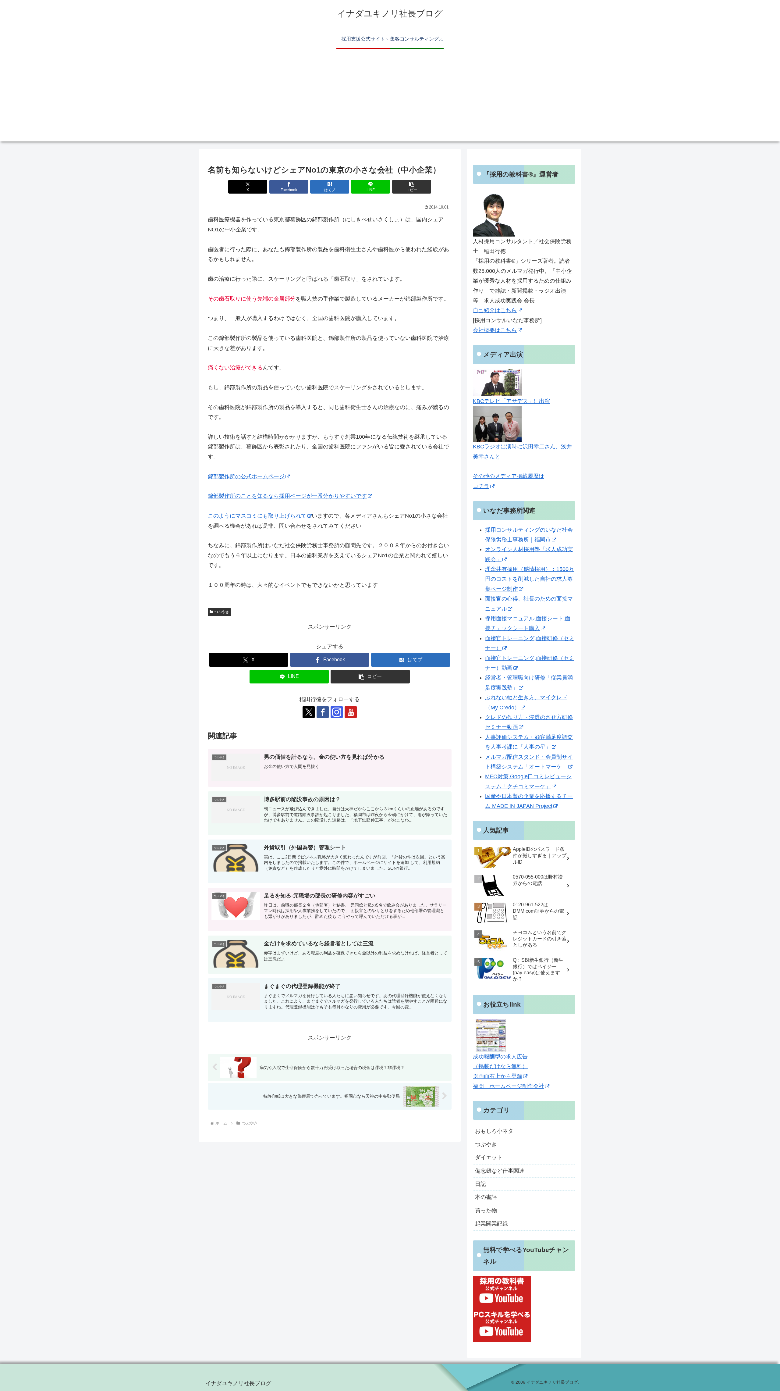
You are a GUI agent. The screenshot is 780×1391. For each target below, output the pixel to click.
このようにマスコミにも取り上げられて (257, 516)
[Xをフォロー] (309, 712)
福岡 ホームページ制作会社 (508, 1086)
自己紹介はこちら (495, 310)
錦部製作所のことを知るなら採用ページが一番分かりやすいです (287, 496)
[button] (411, 187)
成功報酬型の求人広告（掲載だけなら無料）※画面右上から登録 (500, 1066)
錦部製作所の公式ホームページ (246, 476)
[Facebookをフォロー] (323, 712)
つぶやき (221, 612)
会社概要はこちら (495, 330)
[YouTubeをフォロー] (351, 712)
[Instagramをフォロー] (337, 712)
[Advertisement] (390, 98)
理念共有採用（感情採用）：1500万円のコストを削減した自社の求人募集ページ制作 (529, 579)
